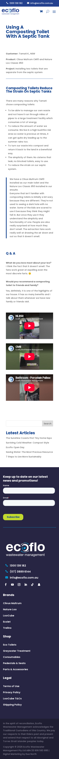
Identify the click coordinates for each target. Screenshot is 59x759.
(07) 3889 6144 (18, 571)
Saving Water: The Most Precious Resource (29, 452)
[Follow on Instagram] (19, 584)
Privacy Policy (11, 692)
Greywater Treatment (16, 651)
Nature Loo (10, 609)
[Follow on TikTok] (32, 584)
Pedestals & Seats (14, 663)
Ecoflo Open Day (15, 447)
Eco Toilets (9, 644)
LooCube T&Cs (12, 698)
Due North (31, 754)
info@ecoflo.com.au (40, 3)
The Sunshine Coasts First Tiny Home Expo (29, 438)
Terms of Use (11, 686)
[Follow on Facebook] (5, 584)
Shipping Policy (12, 704)
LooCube (8, 615)
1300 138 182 (14, 3)
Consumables (11, 657)
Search (47, 423)
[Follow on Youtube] (12, 584)
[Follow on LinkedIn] (25, 584)
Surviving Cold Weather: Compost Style (27, 442)
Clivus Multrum (12, 603)
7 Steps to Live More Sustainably (23, 456)
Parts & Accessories (15, 669)
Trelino (7, 628)
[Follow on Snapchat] (39, 584)
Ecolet (7, 621)
